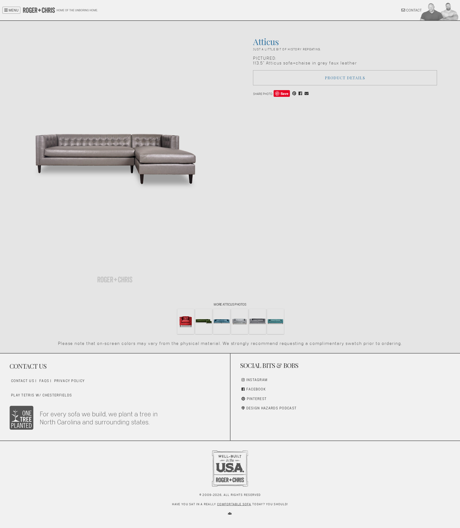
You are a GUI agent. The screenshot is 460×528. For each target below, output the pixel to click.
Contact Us (22, 381)
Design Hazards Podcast (271, 408)
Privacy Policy (69, 381)
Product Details (345, 77)
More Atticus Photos (230, 304)
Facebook (255, 389)
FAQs (44, 381)
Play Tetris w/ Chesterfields (41, 395)
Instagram (256, 380)
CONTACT (413, 10)
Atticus (265, 41)
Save (284, 93)
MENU (13, 10)
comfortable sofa (234, 504)
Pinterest (256, 399)
